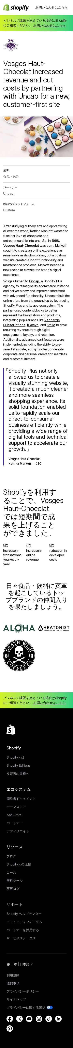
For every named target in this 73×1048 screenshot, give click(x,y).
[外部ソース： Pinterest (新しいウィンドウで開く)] (9, 1028)
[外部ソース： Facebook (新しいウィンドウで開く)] (9, 1019)
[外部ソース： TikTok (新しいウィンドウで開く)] (48, 1019)
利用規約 (12, 975)
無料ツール (14, 880)
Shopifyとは (15, 757)
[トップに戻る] (10, 730)
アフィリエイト (17, 831)
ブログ (11, 856)
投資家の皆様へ (17, 774)
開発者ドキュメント (21, 799)
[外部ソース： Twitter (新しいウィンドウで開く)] (19, 1019)
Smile (51, 325)
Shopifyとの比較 (18, 864)
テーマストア (16, 807)
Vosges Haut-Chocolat (21, 245)
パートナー (14, 823)
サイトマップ (16, 999)
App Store (13, 815)
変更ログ (12, 889)
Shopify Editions (18, 765)
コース (11, 872)
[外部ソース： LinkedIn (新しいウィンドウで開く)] (58, 1019)
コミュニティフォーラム (24, 922)
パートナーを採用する (22, 930)
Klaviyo (33, 325)
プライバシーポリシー (22, 991)
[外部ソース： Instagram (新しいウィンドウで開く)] (39, 1019)
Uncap (34, 281)
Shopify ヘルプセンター (24, 914)
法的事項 (12, 983)
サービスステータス (21, 938)
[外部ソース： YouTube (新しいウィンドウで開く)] (29, 1019)
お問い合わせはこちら (51, 7)
